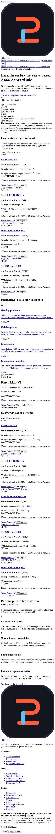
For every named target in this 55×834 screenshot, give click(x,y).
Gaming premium (13, 757)
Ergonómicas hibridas (15, 764)
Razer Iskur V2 (9, 159)
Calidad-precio (12, 759)
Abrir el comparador (11, 95)
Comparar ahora (14, 831)
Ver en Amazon (7, 185)
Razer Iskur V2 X (13, 783)
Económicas (11, 761)
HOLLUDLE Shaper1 (13, 230)
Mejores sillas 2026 (13, 60)
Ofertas (24, 60)
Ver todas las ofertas (24, 405)
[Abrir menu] (3, 63)
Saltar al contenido (8, 2)
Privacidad (10, 807)
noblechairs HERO (14, 778)
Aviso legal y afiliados (15, 804)
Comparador (47, 60)
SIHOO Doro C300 (11, 266)
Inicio (3, 60)
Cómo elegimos (33, 60)
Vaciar (4, 832)
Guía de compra (12, 797)
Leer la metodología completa (13, 684)
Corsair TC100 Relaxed (13, 496)
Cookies (9, 809)
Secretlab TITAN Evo (12, 195)
